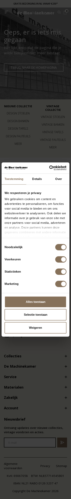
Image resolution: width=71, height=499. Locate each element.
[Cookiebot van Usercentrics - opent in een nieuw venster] (50, 167)
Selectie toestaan (35, 314)
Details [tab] (37, 179)
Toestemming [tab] (14, 179)
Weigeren (35, 327)
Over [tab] (58, 179)
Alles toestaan (35, 301)
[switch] (60, 259)
